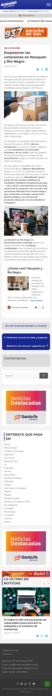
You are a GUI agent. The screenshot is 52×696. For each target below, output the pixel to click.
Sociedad (8, 508)
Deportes (9, 454)
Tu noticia (9, 515)
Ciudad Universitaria (14, 451)
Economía (9, 458)
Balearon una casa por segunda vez (26, 346)
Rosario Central (11, 498)
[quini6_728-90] (26, 572)
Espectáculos (11, 461)
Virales (7, 522)
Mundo (7, 471)
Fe (5, 464)
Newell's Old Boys (13, 478)
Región (7, 491)
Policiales (8, 481)
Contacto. (7, 654)
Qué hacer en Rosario (15, 488)
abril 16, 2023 (10, 66)
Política (7, 484)
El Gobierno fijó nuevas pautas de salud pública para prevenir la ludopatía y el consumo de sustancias (25, 624)
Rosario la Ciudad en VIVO (17, 501)
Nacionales (9, 474)
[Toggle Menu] (48, 4)
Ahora (7, 444)
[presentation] (44, 584)
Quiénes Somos (10, 650)
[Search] (43, 376)
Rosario (7, 495)
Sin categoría (12, 48)
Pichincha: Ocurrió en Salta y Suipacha (27, 337)
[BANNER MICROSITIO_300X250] (26, 392)
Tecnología (9, 511)
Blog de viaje (10, 447)
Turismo (8, 518)
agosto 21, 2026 (11, 633)
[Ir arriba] (47, 684)
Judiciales (9, 468)
